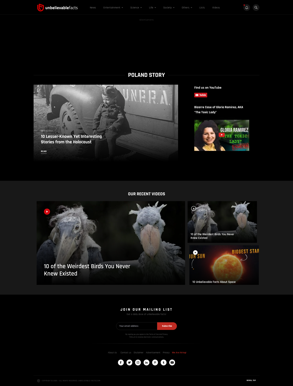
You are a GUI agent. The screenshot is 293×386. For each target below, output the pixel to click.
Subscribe (167, 326)
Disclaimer (138, 352)
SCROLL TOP (251, 380)
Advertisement (153, 352)
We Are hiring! (179, 352)
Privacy (166, 352)
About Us (112, 352)
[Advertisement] (146, 43)
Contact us (126, 352)
